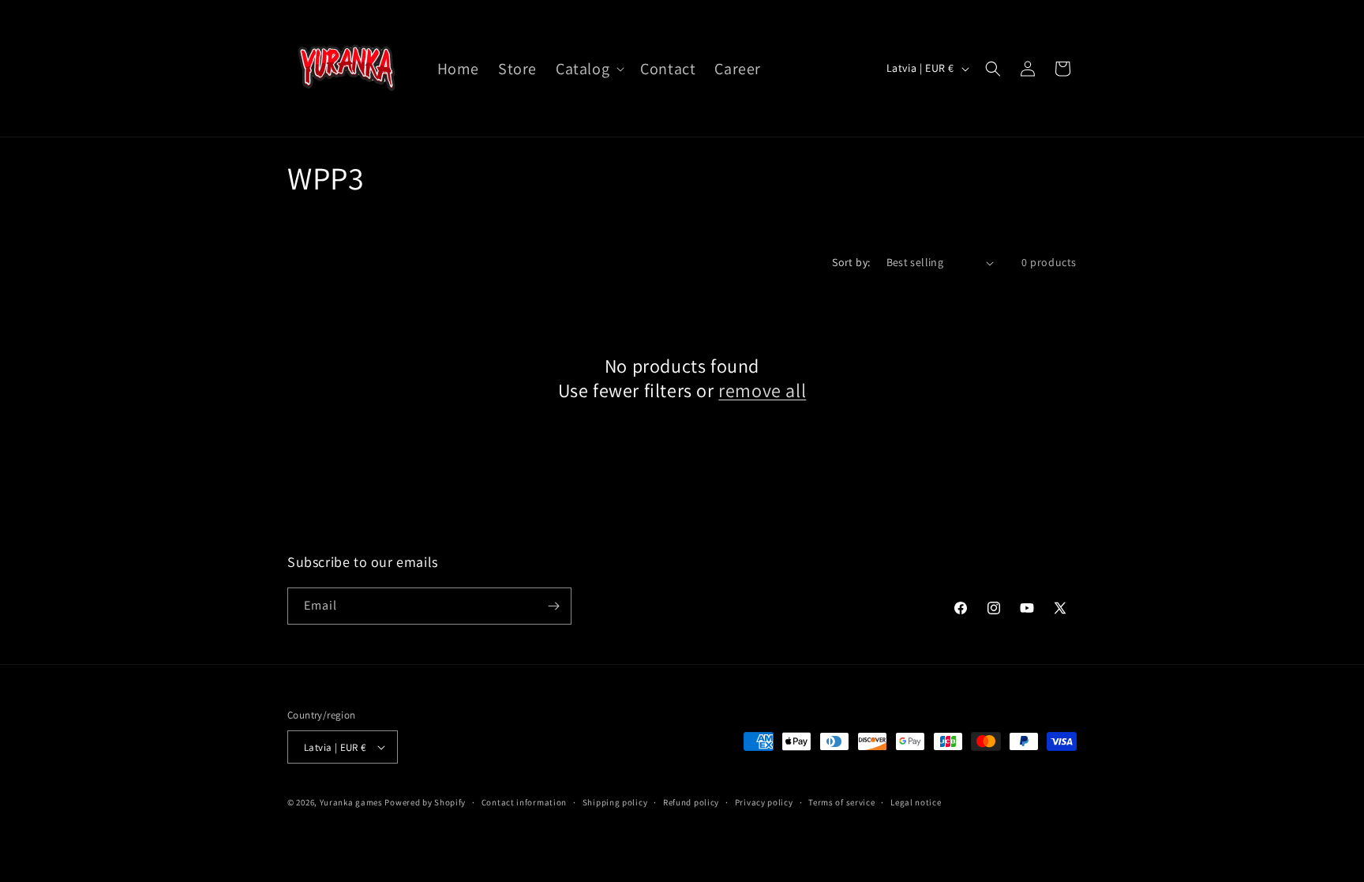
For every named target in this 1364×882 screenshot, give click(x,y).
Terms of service (841, 802)
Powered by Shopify (425, 802)
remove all (762, 390)
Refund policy (691, 802)
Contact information (524, 802)
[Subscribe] (553, 606)
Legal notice (915, 802)
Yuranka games (351, 802)
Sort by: (851, 262)
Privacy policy (764, 802)
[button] (588, 68)
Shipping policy (615, 802)
